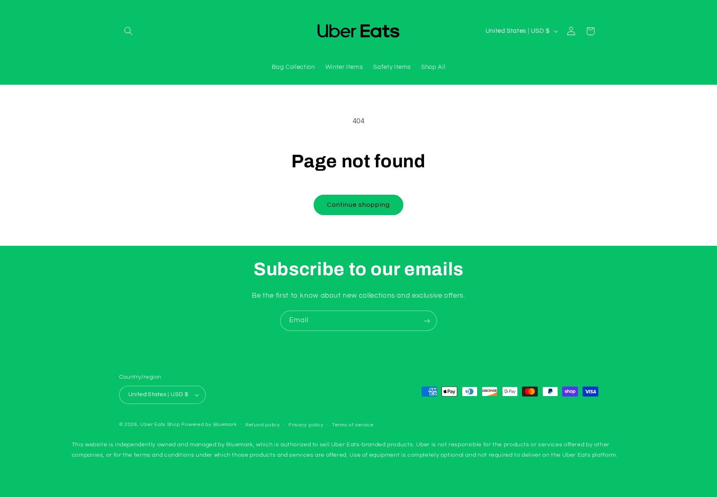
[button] (128, 31)
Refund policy (262, 425)
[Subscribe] (427, 321)
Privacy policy (305, 425)
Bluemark (225, 425)
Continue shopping (358, 204)
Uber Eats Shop (160, 425)
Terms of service (353, 425)
